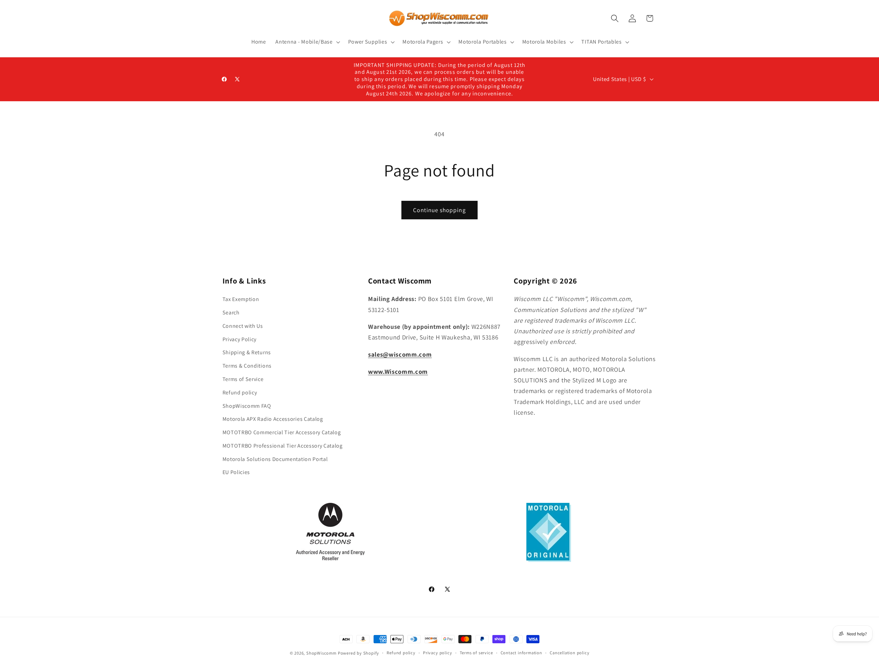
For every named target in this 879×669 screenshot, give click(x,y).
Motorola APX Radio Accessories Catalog (272, 419)
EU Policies (236, 472)
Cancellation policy (569, 653)
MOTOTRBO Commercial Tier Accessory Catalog (281, 432)
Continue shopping (439, 210)
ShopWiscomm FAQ (246, 406)
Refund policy (239, 392)
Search (231, 312)
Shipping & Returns (246, 352)
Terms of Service (243, 379)
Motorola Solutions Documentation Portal (275, 459)
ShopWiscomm (321, 653)
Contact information (521, 653)
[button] (307, 42)
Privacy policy (437, 653)
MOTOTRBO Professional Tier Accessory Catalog (282, 445)
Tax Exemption (240, 299)
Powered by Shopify (358, 653)
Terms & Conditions (247, 365)
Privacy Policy (239, 339)
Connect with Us (242, 326)
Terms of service (476, 653)
